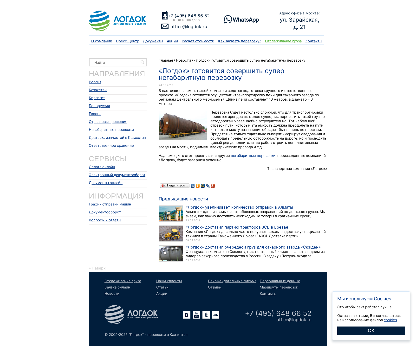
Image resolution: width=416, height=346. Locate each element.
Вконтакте (186, 315)
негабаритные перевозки (253, 155)
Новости (111, 293)
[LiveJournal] (207, 186)
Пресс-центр (127, 41)
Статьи (162, 287)
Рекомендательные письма (232, 281)
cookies (390, 320)
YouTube (196, 315)
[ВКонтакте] (192, 186)
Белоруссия (99, 105)
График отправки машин (110, 204)
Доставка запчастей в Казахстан (117, 137)
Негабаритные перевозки (111, 129)
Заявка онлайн (117, 287)
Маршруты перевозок (279, 287)
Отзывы (214, 287)
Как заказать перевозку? (239, 41)
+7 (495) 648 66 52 (189, 15)
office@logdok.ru (188, 26)
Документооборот (105, 212)
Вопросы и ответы (105, 220)
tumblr (206, 315)
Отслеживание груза (283, 41)
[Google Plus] (212, 186)
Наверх (99, 268)
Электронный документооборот (117, 175)
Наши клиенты (169, 281)
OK (371, 330)
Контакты (314, 41)
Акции (172, 41)
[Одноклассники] (197, 186)
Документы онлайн (106, 182)
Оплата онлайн (102, 167)
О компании (101, 41)
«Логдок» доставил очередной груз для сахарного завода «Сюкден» (253, 247)
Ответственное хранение (111, 145)
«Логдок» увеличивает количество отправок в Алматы (239, 207)
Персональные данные (280, 281)
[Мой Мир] (202, 186)
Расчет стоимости (198, 41)
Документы (153, 41)
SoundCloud (215, 315)
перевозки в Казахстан (167, 334)
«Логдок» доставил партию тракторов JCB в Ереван (237, 227)
